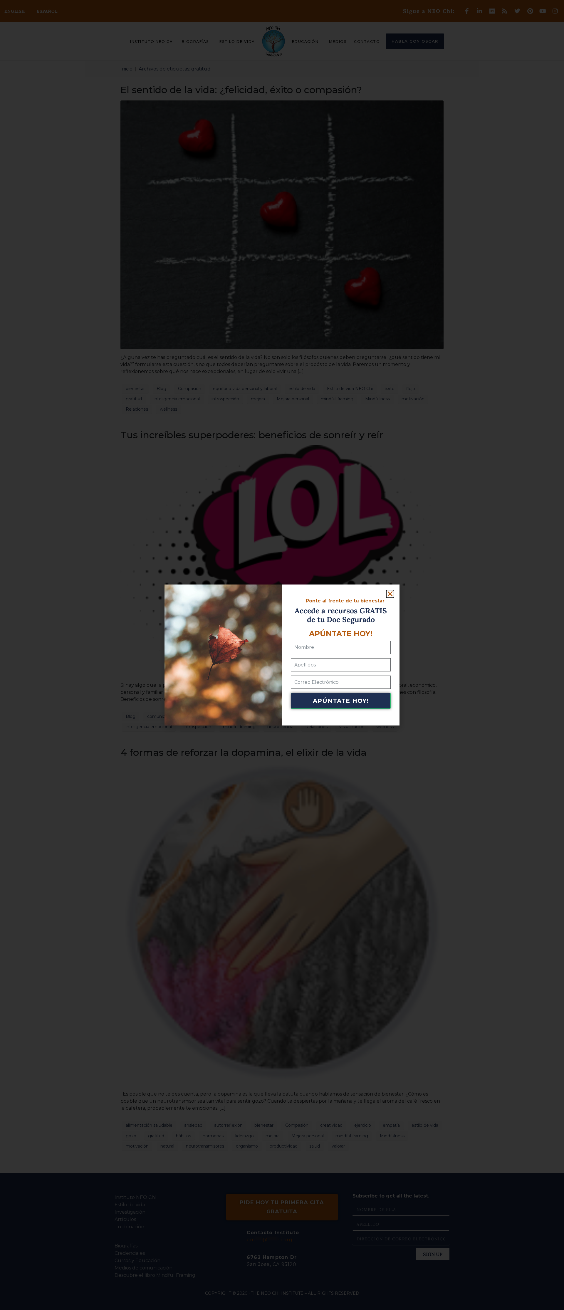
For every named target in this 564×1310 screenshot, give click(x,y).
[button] (390, 593)
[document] (282, 655)
